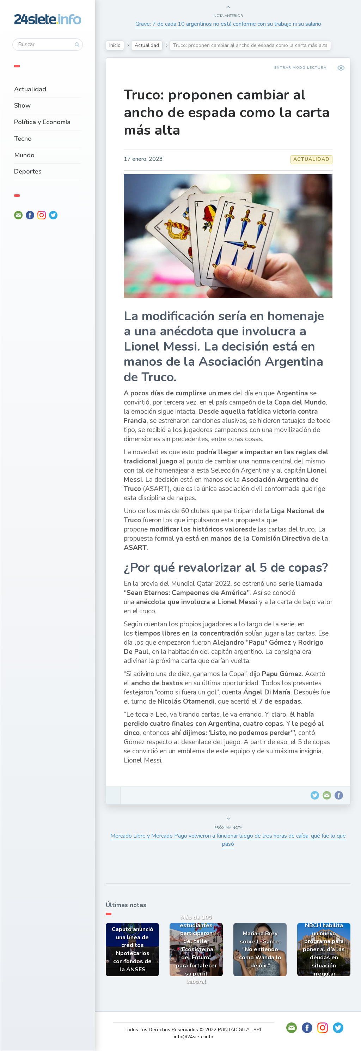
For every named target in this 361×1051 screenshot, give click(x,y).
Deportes (28, 171)
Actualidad (30, 89)
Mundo (24, 155)
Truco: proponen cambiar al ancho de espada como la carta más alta (227, 112)
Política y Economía (42, 122)
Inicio (115, 45)
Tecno (23, 138)
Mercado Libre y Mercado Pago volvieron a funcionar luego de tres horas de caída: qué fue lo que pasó (228, 840)
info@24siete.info (193, 1036)
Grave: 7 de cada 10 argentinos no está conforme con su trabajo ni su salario (228, 24)
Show (22, 105)
